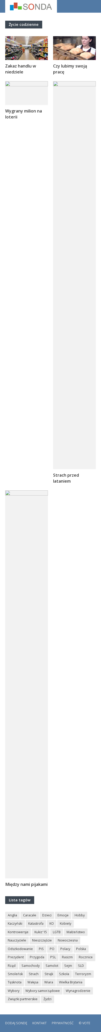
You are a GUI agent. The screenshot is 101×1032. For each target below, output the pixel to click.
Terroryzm (83, 974)
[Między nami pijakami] (26, 684)
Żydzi (48, 999)
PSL (53, 957)
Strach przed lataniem (66, 478)
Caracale (29, 915)
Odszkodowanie (20, 949)
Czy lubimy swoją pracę (70, 68)
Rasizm (67, 957)
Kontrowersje (18, 932)
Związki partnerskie (23, 999)
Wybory (13, 991)
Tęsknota (14, 982)
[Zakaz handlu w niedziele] (26, 47)
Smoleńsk (15, 974)
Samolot (52, 965)
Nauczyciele (17, 940)
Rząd (12, 965)
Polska (81, 949)
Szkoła (64, 974)
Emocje (63, 915)
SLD (81, 965)
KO (51, 923)
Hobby (80, 915)
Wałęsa (32, 982)
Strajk (49, 974)
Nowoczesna (68, 940)
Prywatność (63, 1023)
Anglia (12, 915)
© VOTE (84, 1023)
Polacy (65, 949)
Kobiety (65, 923)
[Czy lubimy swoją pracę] (74, 47)
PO (52, 949)
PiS (41, 949)
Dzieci (47, 915)
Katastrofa (36, 923)
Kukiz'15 (40, 932)
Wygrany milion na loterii (23, 113)
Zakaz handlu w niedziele (20, 68)
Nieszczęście (42, 940)
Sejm (68, 965)
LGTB (57, 932)
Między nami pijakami (26, 884)
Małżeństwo (76, 932)
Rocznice (86, 957)
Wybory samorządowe (42, 991)
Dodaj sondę (16, 1023)
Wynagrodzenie (78, 991)
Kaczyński (15, 923)
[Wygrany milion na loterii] (26, 92)
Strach (34, 974)
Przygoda (37, 957)
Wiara (48, 982)
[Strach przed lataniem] (74, 275)
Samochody (30, 965)
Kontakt (39, 1023)
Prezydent (16, 957)
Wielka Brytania (70, 982)
